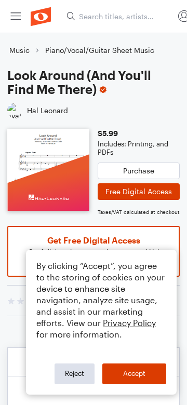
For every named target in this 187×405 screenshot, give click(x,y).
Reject (74, 373)
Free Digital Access (138, 191)
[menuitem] (15, 16)
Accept (134, 373)
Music (19, 50)
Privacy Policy (129, 323)
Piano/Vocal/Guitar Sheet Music (99, 50)
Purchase (138, 170)
